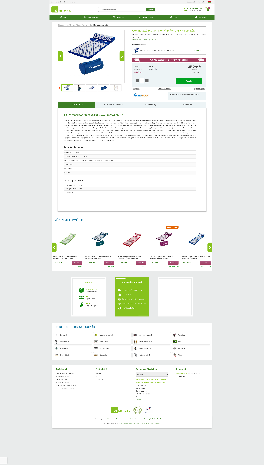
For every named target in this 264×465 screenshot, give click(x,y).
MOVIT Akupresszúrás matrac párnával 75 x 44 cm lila (161, 258)
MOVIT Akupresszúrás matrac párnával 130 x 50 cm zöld (65, 258)
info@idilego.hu (181, 376)
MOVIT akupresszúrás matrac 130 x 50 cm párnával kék (196, 258)
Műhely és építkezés (114, 419)
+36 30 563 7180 (181, 373)
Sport (67, 25)
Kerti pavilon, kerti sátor (168, 419)
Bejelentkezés (191, 2)
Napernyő (147, 419)
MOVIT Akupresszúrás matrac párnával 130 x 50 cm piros (129, 258)
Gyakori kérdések (56, 2)
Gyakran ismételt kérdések (65, 373)
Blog (65, 2)
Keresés (150, 9)
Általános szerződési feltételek (66, 385)
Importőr (136, 89)
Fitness (72, 25)
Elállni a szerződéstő (63, 376)
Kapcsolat (72, 2)
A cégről (99, 373)
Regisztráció (202, 2)
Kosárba (189, 81)
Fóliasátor (125, 419)
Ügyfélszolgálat (199, 89)
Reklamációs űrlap (62, 379)
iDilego (60, 25)
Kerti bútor (155, 419)
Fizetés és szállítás (164, 89)
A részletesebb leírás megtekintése (144, 39)
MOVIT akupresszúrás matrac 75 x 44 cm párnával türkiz (98, 258)
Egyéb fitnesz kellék (84, 25)
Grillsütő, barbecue (136, 419)
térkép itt (138, 400)
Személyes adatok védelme (65, 388)
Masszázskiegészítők (101, 25)
